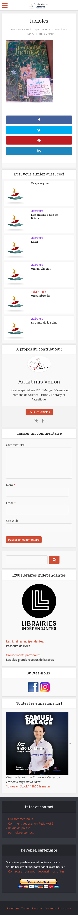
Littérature (37, 211)
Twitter (25, 908)
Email (11, 503)
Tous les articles (39, 412)
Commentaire (15, 445)
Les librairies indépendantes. (25, 641)
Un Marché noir (41, 268)
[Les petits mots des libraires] (39, 5)
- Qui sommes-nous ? (20, 819)
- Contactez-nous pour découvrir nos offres (35, 871)
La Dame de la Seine (44, 322)
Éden (34, 241)
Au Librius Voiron (43, 34)
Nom (10, 485)
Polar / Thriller (39, 291)
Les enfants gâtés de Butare (44, 216)
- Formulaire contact (20, 833)
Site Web (12, 521)
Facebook (13, 908)
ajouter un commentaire (51, 29)
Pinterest (37, 908)
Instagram (64, 908)
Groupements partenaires (23, 655)
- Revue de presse (18, 828)
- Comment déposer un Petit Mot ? (29, 823)
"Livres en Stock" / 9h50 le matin (28, 786)
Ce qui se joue (40, 183)
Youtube (51, 908)
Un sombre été (41, 295)
